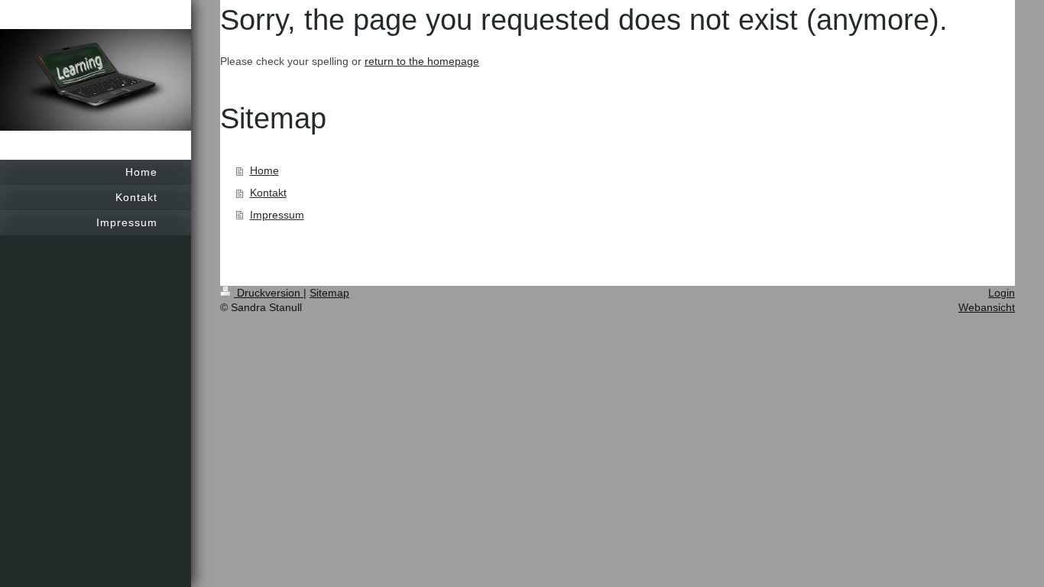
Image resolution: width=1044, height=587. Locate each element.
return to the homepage (422, 61)
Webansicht (986, 307)
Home (264, 170)
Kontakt (268, 192)
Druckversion (268, 293)
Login (1001, 293)
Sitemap (329, 293)
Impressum (277, 215)
